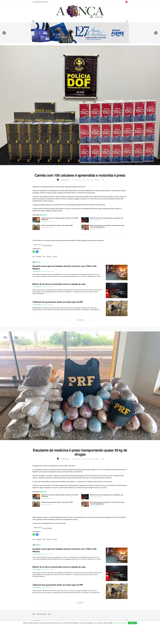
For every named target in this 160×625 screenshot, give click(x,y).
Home (33, 614)
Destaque (39, 256)
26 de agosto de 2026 (47, 221)
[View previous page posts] (78, 235)
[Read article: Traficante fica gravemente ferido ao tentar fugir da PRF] (36, 227)
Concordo (132, 623)
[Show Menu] (33, 21)
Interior (93, 180)
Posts (49, 614)
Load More (80, 320)
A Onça (37, 620)
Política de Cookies (41, 614)
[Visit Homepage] (80, 11)
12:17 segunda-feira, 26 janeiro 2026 (80, 459)
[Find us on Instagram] (126, 2)
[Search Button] (127, 21)
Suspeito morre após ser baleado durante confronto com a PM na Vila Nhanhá (59, 218)
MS (44, 256)
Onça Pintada (65, 180)
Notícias (49, 256)
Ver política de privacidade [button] (120, 623)
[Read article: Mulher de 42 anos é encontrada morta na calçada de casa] (85, 220)
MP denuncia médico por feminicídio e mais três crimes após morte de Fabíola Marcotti (107, 226)
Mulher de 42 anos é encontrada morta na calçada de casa (106, 218)
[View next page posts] (81, 235)
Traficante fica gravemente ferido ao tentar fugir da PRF (57, 225)
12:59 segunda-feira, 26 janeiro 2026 (80, 180)
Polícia (97, 180)
